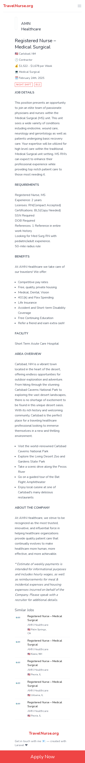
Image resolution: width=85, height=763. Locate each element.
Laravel (19, 745)
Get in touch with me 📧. (30, 741)
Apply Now (42, 757)
